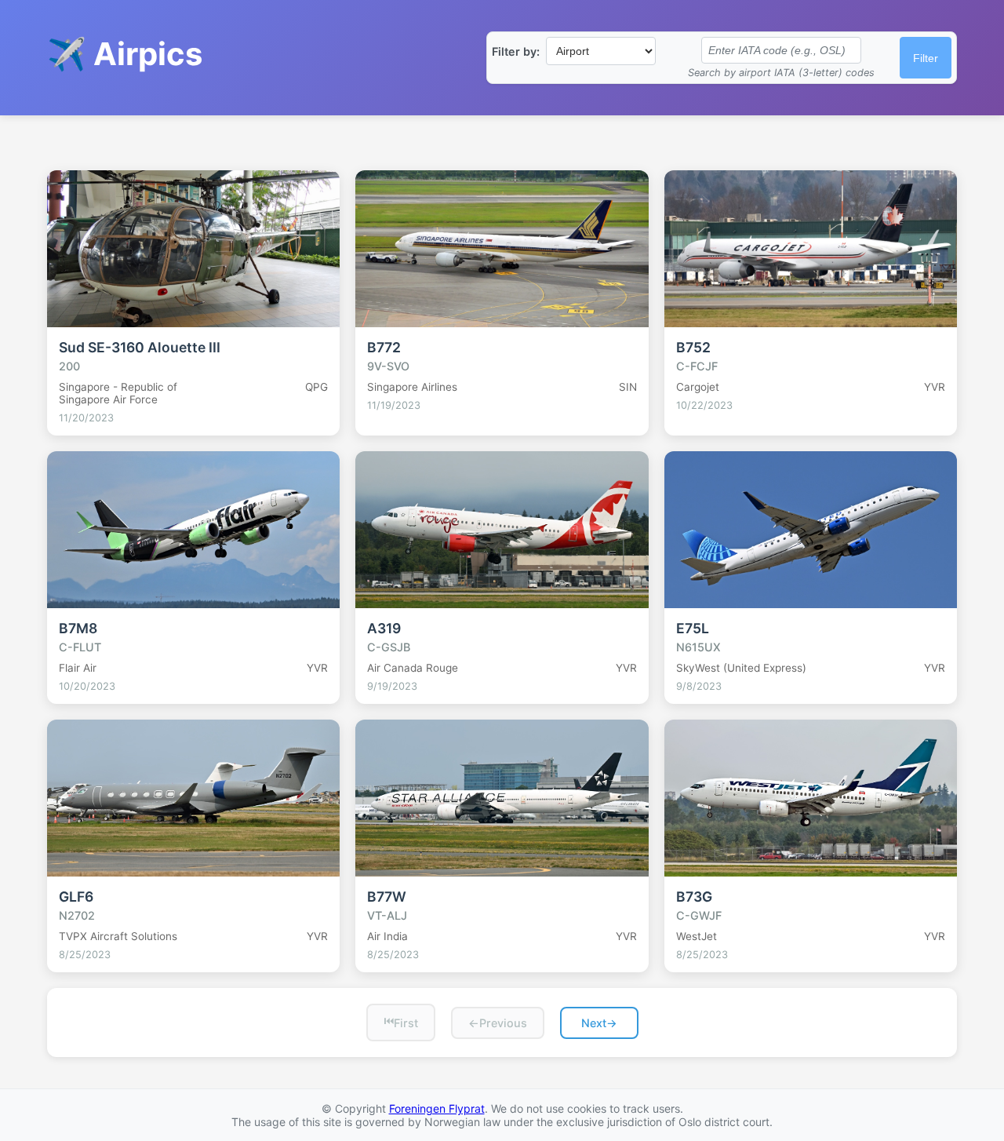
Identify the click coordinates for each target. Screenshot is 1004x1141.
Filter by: (516, 51)
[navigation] (502, 1022)
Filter (925, 58)
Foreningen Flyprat (437, 1108)
